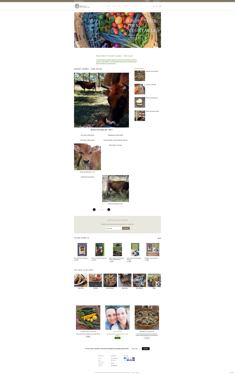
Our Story (100, 358)
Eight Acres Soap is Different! (152, 71)
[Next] (157, 48)
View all (159, 238)
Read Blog (88, 336)
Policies (133, 372)
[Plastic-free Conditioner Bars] (140, 102)
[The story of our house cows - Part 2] (87, 156)
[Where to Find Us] (147, 317)
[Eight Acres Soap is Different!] (140, 76)
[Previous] (154, 48)
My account (100, 365)
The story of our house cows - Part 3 (101, 129)
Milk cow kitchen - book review (115, 145)
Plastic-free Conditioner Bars (152, 98)
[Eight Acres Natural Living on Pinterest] (116, 365)
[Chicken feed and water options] (140, 115)
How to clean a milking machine (87, 135)
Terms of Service (101, 362)
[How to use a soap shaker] (140, 89)
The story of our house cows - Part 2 (87, 172)
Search (99, 360)
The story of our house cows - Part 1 (115, 203)
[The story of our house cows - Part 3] (101, 100)
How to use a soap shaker (151, 84)
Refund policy (100, 363)
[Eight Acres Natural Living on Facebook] (114, 365)
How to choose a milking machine (87, 140)
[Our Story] (117, 317)
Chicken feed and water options (152, 111)
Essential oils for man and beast (87, 177)
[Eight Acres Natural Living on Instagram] (111, 365)
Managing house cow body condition (115, 135)
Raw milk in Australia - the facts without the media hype (115, 140)
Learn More (117, 338)
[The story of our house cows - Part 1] (115, 188)
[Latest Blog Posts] (88, 317)
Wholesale (137, 372)
